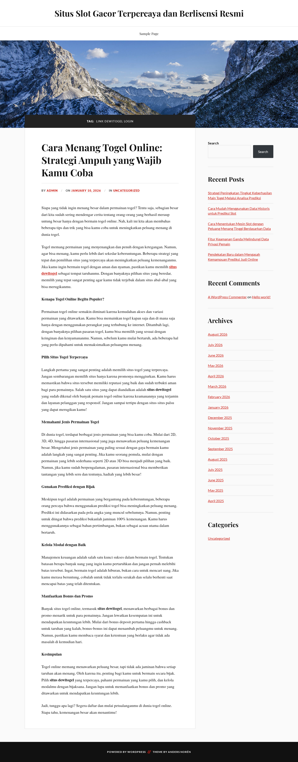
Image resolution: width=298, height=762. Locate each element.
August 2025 (217, 459)
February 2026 (219, 397)
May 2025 (215, 490)
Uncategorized (126, 190)
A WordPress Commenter (227, 297)
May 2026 (215, 365)
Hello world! (261, 297)
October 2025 (218, 438)
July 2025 (215, 469)
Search (213, 143)
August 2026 (217, 334)
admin (52, 190)
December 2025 (220, 417)
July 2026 (215, 345)
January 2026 (218, 407)
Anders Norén (179, 751)
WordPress (136, 751)
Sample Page (149, 33)
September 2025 (220, 449)
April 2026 (216, 376)
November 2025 (220, 428)
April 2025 (216, 501)
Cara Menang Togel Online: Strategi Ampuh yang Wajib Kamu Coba (101, 160)
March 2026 (217, 386)
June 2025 (216, 480)
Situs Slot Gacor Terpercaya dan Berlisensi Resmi (149, 13)
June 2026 (216, 355)
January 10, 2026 (86, 190)
